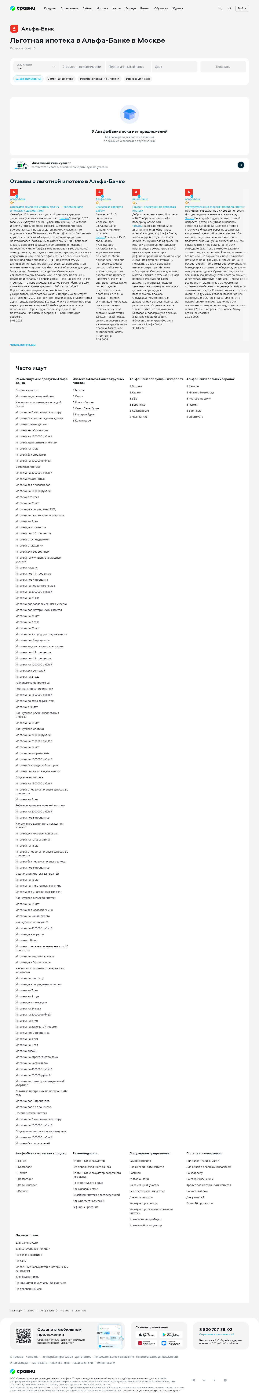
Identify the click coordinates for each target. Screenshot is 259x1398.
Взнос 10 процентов (199, 1203)
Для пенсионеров (141, 1197)
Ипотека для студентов (31, 527)
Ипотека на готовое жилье (33, 839)
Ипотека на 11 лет (28, 904)
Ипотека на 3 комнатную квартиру (38, 1119)
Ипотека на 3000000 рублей (34, 473)
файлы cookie (50, 1387)
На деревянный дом (29, 1289)
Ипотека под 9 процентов (32, 1101)
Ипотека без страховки (31, 454)
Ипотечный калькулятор (51, 163)
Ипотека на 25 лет (28, 503)
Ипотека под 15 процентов (33, 652)
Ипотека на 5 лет (27, 521)
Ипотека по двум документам (35, 701)
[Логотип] (97, 1371)
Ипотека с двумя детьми (32, 424)
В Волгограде (24, 1179)
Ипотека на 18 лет (28, 845)
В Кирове (22, 1191)
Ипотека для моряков (30, 934)
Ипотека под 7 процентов (32, 1032)
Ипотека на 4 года (27, 996)
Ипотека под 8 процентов (32, 867)
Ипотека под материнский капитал (39, 610)
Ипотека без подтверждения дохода (39, 418)
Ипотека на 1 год (27, 1045)
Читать (64, 218)
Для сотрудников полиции (33, 1248)
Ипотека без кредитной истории (37, 765)
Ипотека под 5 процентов (32, 817)
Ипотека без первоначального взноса (41, 861)
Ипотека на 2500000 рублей (34, 741)
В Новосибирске (83, 402)
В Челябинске (139, 416)
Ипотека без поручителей (33, 1143)
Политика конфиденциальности (157, 1356)
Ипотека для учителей (30, 670)
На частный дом (197, 1191)
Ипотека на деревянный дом (35, 396)
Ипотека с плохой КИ (29, 545)
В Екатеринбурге (84, 414)
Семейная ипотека (28, 466)
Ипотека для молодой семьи (34, 910)
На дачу (21, 1261)
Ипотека (64, 1310)
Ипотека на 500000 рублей (33, 1014)
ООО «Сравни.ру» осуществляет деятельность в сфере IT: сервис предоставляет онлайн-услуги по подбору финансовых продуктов (83, 1378)
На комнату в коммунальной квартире (41, 1283)
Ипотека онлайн (26, 1051)
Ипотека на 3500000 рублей (34, 591)
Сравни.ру (16, 1310)
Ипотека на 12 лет (28, 747)
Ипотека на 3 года (27, 622)
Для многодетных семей (88, 1201)
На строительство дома (88, 1183)
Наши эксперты (60, 1362)
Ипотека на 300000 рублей (33, 1075)
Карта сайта (39, 1362)
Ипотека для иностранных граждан (39, 892)
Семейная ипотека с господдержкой (96, 1195)
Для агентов (83, 1356)
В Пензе (21, 1161)
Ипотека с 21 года (27, 497)
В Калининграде (26, 1185)
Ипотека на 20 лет (28, 628)
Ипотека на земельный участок (36, 1026)
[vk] (204, 1380)
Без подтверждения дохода (147, 1191)
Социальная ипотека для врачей (37, 873)
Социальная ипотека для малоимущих (41, 1131)
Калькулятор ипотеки (30, 729)
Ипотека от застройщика (146, 1219)
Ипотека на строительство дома (37, 1057)
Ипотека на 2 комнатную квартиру (38, 412)
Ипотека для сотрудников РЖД (36, 509)
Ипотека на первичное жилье (35, 585)
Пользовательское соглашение (113, 1356)
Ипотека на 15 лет (28, 723)
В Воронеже (137, 404)
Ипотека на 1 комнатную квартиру (38, 885)
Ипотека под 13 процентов (33, 1107)
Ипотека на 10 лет (28, 448)
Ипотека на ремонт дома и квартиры (40, 515)
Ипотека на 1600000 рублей (34, 759)
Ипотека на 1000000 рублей (34, 1137)
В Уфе (133, 398)
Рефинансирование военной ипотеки (40, 805)
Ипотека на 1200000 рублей (34, 664)
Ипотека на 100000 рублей (33, 491)
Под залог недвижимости (202, 1161)
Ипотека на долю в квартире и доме (39, 646)
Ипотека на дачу (27, 567)
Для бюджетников (27, 1276)
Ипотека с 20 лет (27, 707)
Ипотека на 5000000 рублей (34, 1125)
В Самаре (192, 386)
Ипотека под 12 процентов (33, 658)
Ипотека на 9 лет (27, 1020)
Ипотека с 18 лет (27, 940)
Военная (135, 1173)
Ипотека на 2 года (27, 676)
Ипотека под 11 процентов (33, 573)
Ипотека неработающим (32, 430)
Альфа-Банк (17, 199)
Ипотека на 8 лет (27, 1039)
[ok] (215, 1380)
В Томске (21, 1173)
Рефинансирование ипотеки (34, 688)
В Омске (78, 396)
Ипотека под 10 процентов (33, 533)
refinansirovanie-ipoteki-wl (33, 682)
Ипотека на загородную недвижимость (41, 634)
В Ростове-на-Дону (198, 398)
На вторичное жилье (200, 1179)
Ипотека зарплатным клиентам (36, 442)
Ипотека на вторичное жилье (35, 956)
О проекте (17, 1356)
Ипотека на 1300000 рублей (34, 436)
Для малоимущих (27, 1242)
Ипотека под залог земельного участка (41, 604)
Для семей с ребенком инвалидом (208, 1167)
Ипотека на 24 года (28, 1008)
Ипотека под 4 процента (32, 579)
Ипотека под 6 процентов (32, 640)
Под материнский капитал (147, 1167)
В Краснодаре (82, 420)
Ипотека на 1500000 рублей (34, 783)
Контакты (32, 1356)
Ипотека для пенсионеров (33, 485)
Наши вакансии (82, 1362)
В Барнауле (193, 410)
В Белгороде (24, 1167)
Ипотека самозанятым (30, 479)
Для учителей (195, 1197)
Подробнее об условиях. (136, 1390)
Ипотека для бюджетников (33, 962)
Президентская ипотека (31, 1113)
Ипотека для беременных (32, 551)
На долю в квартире (29, 1254)
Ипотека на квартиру (30, 978)
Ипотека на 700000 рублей (33, 735)
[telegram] (193, 1380)
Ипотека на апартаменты (32, 753)
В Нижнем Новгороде (200, 392)
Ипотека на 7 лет (27, 990)
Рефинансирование (85, 1207)
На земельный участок (144, 1185)
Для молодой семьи (85, 1189)
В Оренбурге (194, 416)
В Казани (135, 392)
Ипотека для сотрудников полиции (39, 984)
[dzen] (225, 1380)
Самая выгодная (140, 1161)
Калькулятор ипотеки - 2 (32, 922)
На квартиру (194, 1173)
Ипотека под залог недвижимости (38, 771)
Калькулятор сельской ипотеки (36, 898)
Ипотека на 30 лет (28, 616)
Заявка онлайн (139, 1179)
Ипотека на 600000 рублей (33, 460)
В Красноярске (139, 410)
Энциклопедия (19, 1362)
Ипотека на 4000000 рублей (34, 1069)
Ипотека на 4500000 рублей (34, 928)
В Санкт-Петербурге (86, 408)
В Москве (79, 390)
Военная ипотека (27, 390)
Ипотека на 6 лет (27, 799)
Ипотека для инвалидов (31, 1002)
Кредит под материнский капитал (208, 1185)
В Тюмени (136, 386)
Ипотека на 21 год (27, 598)
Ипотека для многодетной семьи (37, 833)
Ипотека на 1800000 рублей (34, 695)
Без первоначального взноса (92, 1167)
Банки (31, 1310)
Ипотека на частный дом (32, 1063)
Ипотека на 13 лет (28, 879)
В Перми (192, 404)
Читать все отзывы (22, 344)
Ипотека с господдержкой (32, 539)
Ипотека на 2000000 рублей (34, 811)
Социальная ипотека (29, 777)
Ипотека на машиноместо (33, 916)
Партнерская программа (57, 1356)
